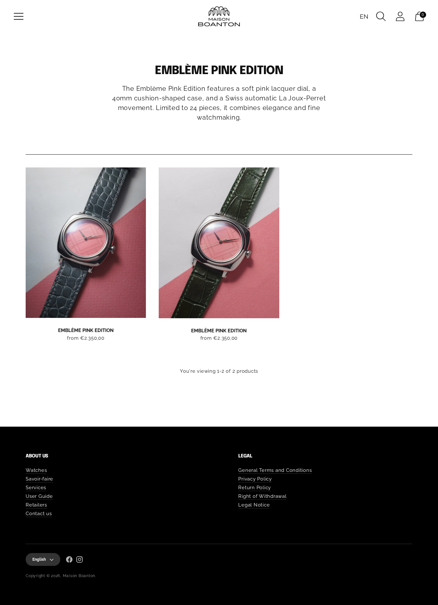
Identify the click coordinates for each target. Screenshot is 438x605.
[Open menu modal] (19, 16)
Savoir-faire (39, 479)
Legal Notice (254, 505)
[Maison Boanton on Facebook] (69, 561)
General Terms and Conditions (275, 470)
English (39, 559)
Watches (36, 470)
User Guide (39, 496)
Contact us (39, 513)
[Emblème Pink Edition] (86, 242)
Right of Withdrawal (262, 496)
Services (36, 487)
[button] (364, 16)
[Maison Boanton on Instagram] (79, 561)
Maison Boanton (79, 576)
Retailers (36, 505)
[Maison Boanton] (219, 16)
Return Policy (254, 487)
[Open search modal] (381, 16)
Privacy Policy (255, 479)
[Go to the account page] (400, 16)
